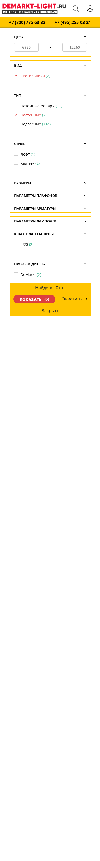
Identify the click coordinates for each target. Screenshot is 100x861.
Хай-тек (30, 163)
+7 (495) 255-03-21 (73, 22)
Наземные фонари (41, 105)
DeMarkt (31, 274)
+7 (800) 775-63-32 (27, 22)
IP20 (27, 244)
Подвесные (36, 124)
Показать (31, 299)
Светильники (35, 75)
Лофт (28, 154)
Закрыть (50, 311)
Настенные (33, 114)
